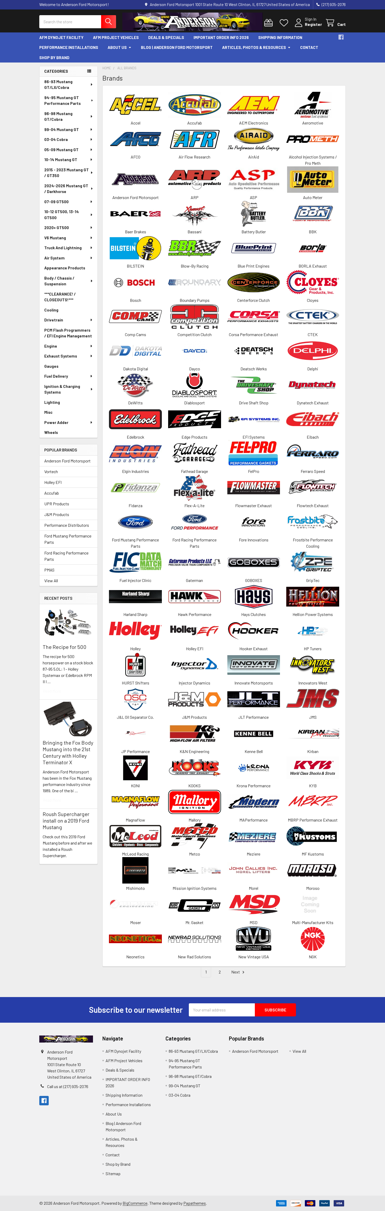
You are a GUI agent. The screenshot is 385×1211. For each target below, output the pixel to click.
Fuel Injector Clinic (135, 580)
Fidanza (135, 505)
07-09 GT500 (56, 201)
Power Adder (56, 422)
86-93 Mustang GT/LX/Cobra (58, 84)
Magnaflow (135, 819)
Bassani (195, 231)
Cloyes (312, 300)
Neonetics (135, 956)
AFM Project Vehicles (116, 37)
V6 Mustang (55, 237)
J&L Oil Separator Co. (135, 717)
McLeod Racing (135, 853)
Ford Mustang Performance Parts (67, 539)
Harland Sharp (135, 614)
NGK (313, 956)
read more (52, 690)
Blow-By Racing (194, 265)
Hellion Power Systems (313, 614)
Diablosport (194, 402)
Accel (135, 122)
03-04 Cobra (56, 139)
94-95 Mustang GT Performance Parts (62, 100)
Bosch (135, 300)
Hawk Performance (194, 614)
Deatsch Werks (253, 368)
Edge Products (194, 436)
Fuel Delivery (56, 376)
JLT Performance (253, 717)
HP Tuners (313, 648)
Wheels (51, 432)
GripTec (313, 580)
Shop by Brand (54, 57)
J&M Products (56, 514)
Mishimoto (135, 888)
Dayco (194, 368)
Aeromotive (312, 122)
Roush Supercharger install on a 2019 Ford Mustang (66, 820)
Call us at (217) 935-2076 (67, 1086)
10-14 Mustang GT (60, 159)
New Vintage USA (253, 956)
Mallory (195, 819)
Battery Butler (253, 231)
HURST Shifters (135, 682)
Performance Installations (68, 47)
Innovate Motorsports (253, 682)
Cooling (51, 310)
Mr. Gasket (194, 922)
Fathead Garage (194, 471)
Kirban (312, 751)
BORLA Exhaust (313, 265)
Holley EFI (53, 482)
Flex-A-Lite (194, 505)
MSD (253, 922)
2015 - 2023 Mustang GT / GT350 (66, 172)
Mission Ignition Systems (195, 888)
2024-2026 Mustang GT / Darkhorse (66, 188)
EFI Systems (254, 436)
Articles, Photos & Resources (254, 47)
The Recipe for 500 (64, 647)
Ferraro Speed (313, 471)
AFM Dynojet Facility (61, 37)
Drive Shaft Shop (253, 402)
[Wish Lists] (285, 23)
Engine (50, 346)
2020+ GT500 (56, 227)
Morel (253, 888)
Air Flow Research (194, 156)
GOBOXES (253, 580)
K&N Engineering (194, 751)
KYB (313, 785)
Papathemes (194, 1203)
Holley (135, 648)
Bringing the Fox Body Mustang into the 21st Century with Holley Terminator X (68, 752)
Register (313, 24)
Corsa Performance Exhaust (253, 334)
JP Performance (135, 751)
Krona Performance (253, 785)
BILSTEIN (135, 265)
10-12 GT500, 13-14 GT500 (61, 214)
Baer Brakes (135, 231)
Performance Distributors (66, 525)
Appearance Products (64, 267)
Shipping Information (280, 37)
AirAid (253, 156)
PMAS (49, 569)
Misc (48, 412)
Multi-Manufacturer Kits (312, 922)
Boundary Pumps (195, 300)
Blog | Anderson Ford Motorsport (177, 47)
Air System (54, 258)
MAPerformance (253, 819)
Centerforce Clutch (253, 300)
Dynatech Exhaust (313, 402)
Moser (135, 922)
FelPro (253, 471)
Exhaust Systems (60, 356)
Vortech (51, 471)
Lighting (52, 402)
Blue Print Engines (254, 265)
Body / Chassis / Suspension (59, 281)
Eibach (313, 436)
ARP (195, 197)
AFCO (135, 156)
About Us (117, 47)
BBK (313, 231)
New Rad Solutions (194, 956)
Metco (194, 853)
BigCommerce (135, 1203)
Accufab (51, 492)
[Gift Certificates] (269, 23)
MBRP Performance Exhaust (313, 819)
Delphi (312, 368)
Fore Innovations (253, 539)
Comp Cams (135, 334)
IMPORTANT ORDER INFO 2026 (221, 37)
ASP (253, 197)
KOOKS (194, 785)
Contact (309, 47)
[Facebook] (341, 37)
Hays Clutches (253, 614)
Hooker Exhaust (253, 648)
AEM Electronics (253, 122)
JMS (313, 717)
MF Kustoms (313, 853)
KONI (135, 785)
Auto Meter (312, 197)
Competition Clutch (195, 334)
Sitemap (113, 1173)
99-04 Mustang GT (61, 129)
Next (236, 971)
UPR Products (56, 503)
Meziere (253, 853)
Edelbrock (135, 436)
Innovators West (312, 682)
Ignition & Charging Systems (62, 389)
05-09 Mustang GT (61, 149)
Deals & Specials (166, 37)
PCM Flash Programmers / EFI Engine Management (68, 333)
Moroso (313, 888)
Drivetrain (53, 320)
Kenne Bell (254, 751)
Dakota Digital (135, 368)
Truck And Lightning (63, 247)
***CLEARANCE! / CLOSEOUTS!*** (60, 297)
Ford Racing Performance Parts (66, 556)
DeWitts (135, 402)
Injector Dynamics (194, 682)
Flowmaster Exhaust (253, 505)
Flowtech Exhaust (313, 505)
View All (51, 580)
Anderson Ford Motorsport (67, 460)
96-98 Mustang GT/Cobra (58, 116)
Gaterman (194, 580)
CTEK (313, 334)
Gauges (51, 366)
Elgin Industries (135, 471)
